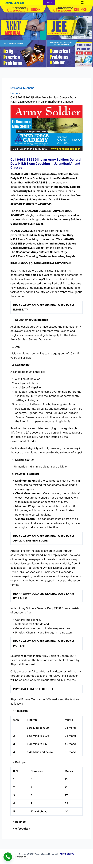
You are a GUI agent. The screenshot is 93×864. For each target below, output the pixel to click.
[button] (82, 2)
